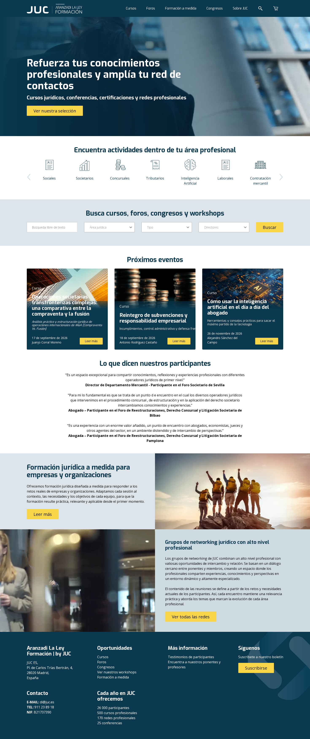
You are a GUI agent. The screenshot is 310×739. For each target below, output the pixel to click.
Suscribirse (256, 668)
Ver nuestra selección (55, 111)
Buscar (269, 227)
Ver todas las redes (191, 617)
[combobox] (90, 227)
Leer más (91, 341)
